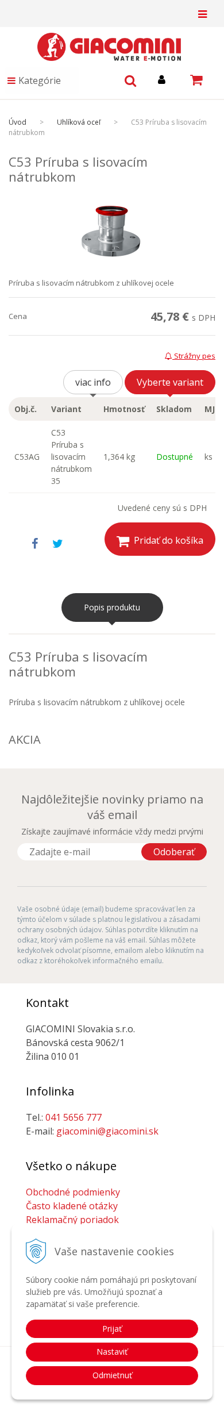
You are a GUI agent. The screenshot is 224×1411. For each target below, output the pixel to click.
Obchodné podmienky (73, 1192)
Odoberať (174, 851)
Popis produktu (112, 607)
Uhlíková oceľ (79, 122)
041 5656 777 (73, 1117)
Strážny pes (193, 356)
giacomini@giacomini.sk (107, 1131)
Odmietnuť (112, 1375)
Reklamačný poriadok (72, 1219)
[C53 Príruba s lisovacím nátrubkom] (112, 231)
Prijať (112, 1328)
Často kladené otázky (72, 1205)
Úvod (17, 122)
